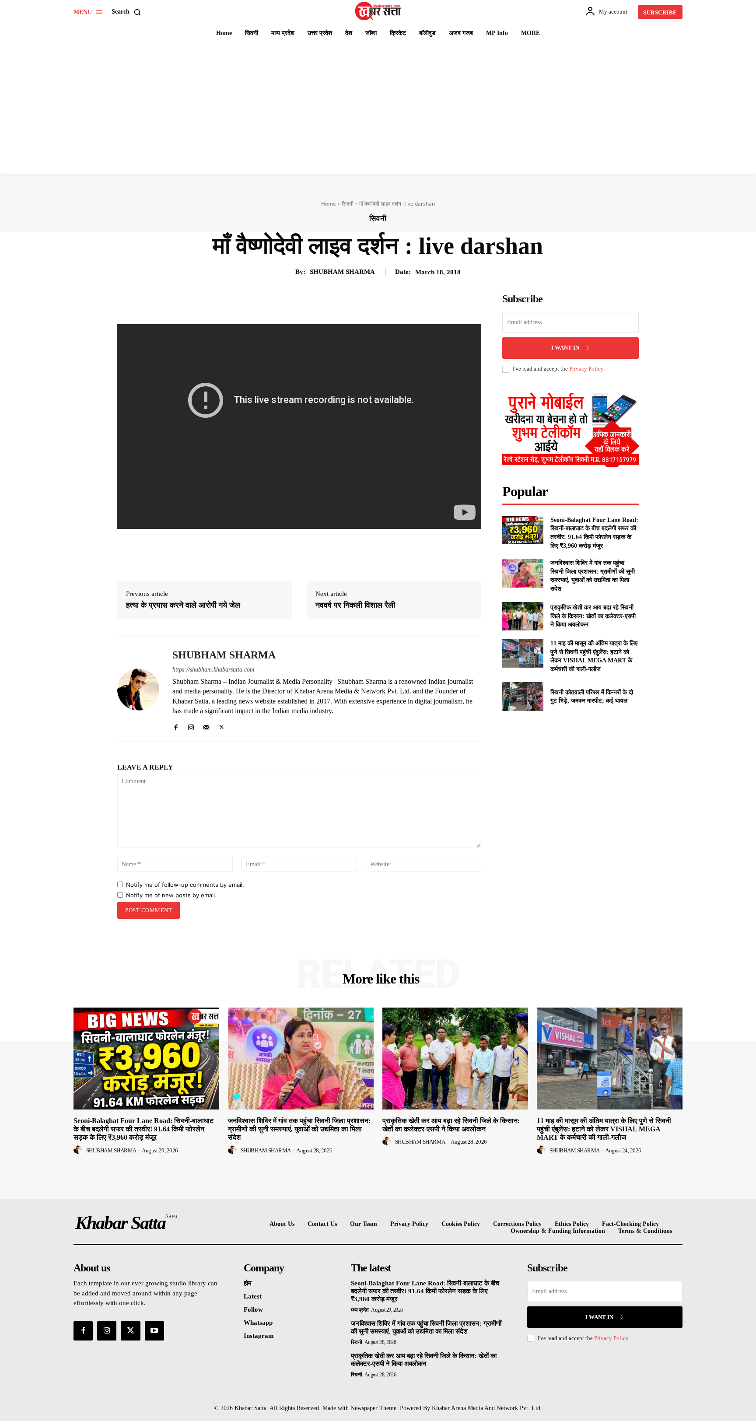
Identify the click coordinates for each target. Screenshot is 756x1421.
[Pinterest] (315, 302)
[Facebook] (275, 302)
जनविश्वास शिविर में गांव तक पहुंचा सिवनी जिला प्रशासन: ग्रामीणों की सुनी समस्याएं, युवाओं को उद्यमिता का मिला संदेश (299, 1129)
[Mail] (206, 725)
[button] (128, 12)
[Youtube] (154, 1330)
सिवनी (348, 203)
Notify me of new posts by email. (171, 895)
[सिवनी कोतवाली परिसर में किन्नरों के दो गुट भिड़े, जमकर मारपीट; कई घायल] (522, 696)
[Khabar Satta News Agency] (379, 11)
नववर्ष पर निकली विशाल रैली (355, 605)
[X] (295, 302)
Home (328, 203)
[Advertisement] (378, 108)
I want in (565, 347)
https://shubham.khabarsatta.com (213, 669)
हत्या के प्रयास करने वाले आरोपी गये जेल (183, 605)
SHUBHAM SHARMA (342, 271)
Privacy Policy (586, 368)
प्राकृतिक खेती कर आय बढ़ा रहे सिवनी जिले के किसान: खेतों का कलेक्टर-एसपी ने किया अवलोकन (593, 616)
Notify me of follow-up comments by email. (185, 884)
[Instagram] (191, 725)
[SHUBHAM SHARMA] (138, 689)
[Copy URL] (375, 302)
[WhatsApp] (335, 302)
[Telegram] (355, 302)
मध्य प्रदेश (360, 1310)
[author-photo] (79, 1150)
